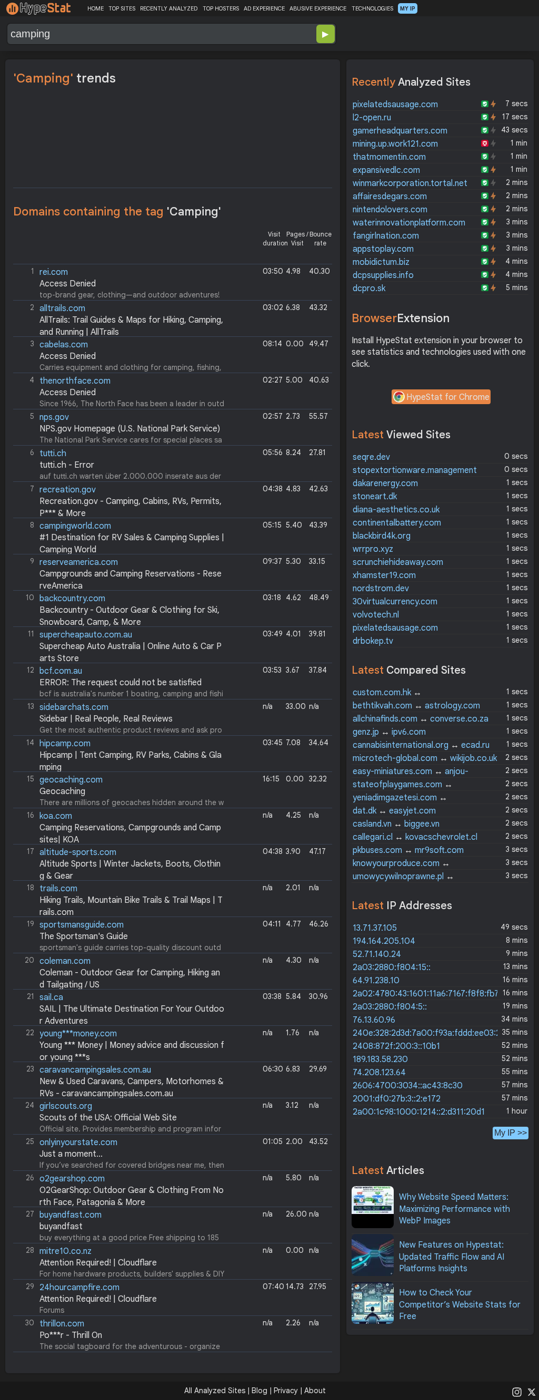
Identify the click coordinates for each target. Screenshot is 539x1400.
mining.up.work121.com (395, 144)
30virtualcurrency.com (395, 601)
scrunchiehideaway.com (398, 562)
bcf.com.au (60, 671)
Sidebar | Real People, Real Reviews (106, 719)
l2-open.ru (372, 117)
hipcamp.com (65, 743)
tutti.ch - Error (66, 465)
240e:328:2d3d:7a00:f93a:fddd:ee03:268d (434, 1033)
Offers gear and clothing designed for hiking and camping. (118, 864)
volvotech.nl (376, 615)
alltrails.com (62, 308)
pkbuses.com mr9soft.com (408, 850)
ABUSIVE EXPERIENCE (318, 8)
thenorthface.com (75, 381)
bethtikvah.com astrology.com (416, 706)
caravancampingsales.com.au (95, 1070)
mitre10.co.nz (65, 1251)
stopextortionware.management (415, 470)
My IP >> (510, 1132)
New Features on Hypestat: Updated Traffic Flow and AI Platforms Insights (451, 1257)
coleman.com (65, 961)
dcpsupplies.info (383, 275)
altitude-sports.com (77, 852)
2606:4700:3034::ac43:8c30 (408, 1085)
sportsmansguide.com (81, 925)
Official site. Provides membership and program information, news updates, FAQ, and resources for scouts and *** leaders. (118, 1117)
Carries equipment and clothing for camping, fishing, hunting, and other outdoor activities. (118, 356)
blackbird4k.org (382, 536)
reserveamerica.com (78, 562)
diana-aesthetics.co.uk (396, 510)
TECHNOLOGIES (372, 8)
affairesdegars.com (390, 196)
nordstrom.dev (381, 588)
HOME (95, 8)
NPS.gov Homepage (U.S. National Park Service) (129, 429)
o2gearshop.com (72, 1178)
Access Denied (67, 284)
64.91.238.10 (376, 980)
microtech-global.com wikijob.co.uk (425, 758)
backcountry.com (72, 598)
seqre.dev (371, 457)
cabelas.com (63, 344)
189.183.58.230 (380, 1059)
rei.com (53, 272)
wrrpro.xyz (373, 549)
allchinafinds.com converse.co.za (420, 719)
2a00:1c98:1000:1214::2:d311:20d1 (419, 1112)
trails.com (58, 888)
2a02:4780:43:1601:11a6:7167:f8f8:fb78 (428, 994)
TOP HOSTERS (221, 8)
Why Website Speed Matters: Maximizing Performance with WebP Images (454, 1209)
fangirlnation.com (386, 236)
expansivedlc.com (386, 170)
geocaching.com (71, 780)
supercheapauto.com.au (85, 635)
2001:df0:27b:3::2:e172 (397, 1099)
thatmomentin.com (389, 157)
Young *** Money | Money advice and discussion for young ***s (119, 1045)
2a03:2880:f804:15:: (392, 967)
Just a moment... (71, 1154)
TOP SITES (121, 8)
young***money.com (78, 1033)
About (315, 1390)
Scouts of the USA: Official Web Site (108, 1118)
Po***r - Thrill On (70, 1335)
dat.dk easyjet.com (394, 811)
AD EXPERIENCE (264, 8)
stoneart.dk (375, 496)
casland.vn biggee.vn (396, 824)
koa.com (55, 816)
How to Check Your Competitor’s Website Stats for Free (460, 1305)
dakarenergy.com (385, 483)
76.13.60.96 (374, 1020)
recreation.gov (67, 490)
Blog (259, 1390)
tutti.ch (52, 453)
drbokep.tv (373, 641)
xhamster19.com (384, 575)
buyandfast (61, 1226)
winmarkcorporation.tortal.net (410, 183)
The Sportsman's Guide (83, 936)
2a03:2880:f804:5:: (390, 1007)
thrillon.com (61, 1324)
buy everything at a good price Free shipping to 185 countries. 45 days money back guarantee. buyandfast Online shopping (118, 1226)
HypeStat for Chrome (448, 397)
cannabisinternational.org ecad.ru (421, 745)
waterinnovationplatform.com (409, 223)
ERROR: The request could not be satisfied (120, 682)
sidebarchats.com (73, 707)
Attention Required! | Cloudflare (98, 1263)
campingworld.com (75, 526)
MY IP (407, 8)
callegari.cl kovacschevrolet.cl (415, 837)
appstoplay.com (383, 249)
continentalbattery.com (397, 523)
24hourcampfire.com (79, 1287)
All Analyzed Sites (214, 1390)
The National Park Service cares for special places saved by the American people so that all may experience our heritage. (118, 428)
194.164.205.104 (384, 941)
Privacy (286, 1390)
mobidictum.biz (381, 262)
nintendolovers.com (390, 209)
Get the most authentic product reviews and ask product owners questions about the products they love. (118, 719)
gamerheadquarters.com (400, 131)
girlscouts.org (65, 1106)
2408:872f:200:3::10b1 (396, 1046)
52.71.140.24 (377, 954)
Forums (91, 1298)
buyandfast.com (70, 1215)
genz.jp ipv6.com (389, 732)
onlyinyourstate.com (78, 1142)
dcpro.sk (369, 288)
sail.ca (51, 997)
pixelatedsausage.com (395, 104)
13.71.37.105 (375, 928)
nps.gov (54, 417)
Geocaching (62, 791)
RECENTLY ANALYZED (168, 8)
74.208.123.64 (379, 1072)
